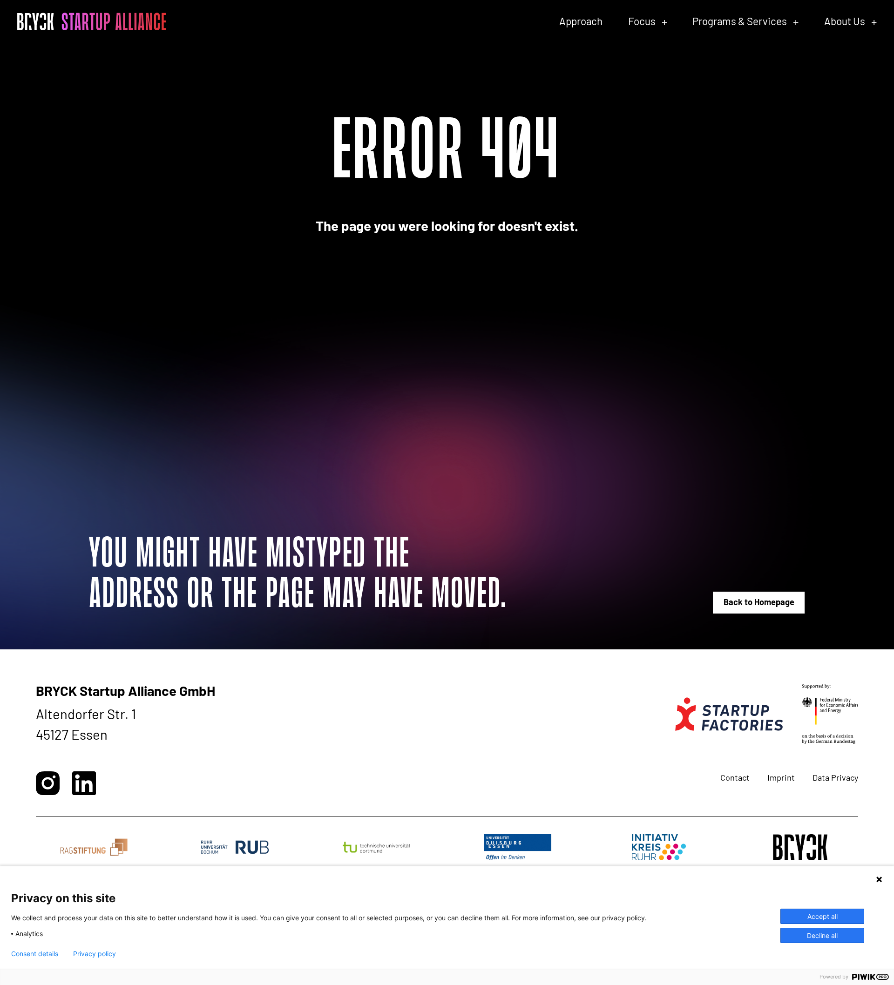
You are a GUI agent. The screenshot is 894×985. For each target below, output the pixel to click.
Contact (735, 777)
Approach (581, 21)
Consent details (34, 954)
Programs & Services (739, 21)
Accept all (822, 916)
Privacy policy (94, 954)
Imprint (781, 777)
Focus (642, 21)
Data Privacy (835, 777)
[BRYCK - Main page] (91, 21)
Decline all (822, 935)
